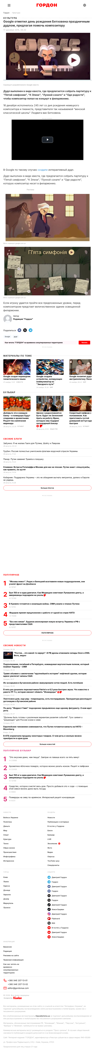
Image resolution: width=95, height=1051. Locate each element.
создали (43, 169)
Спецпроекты (53, 865)
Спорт (6, 835)
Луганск (6, 907)
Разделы (51, 812)
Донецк (6, 890)
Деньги (6, 826)
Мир (51, 387)
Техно (6, 843)
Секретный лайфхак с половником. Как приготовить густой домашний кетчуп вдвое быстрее (81, 418)
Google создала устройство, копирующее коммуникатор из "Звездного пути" (49, 380)
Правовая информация (13, 960)
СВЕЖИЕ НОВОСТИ (14, 645)
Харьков (7, 894)
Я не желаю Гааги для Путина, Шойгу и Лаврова (32, 443)
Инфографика (9, 856)
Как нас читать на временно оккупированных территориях (11, 968)
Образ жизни (9, 848)
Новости (19, 382)
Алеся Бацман (58, 909)
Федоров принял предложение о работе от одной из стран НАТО (42, 612)
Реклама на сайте (11, 955)
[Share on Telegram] (30, 330)
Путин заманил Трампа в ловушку (23, 459)
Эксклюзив (52, 843)
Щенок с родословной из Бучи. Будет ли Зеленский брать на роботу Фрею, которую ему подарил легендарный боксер (49, 418)
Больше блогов (47, 488)
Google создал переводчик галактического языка (16, 377)
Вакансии (7, 947)
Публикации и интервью (58, 822)
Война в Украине (10, 817)
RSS (53, 923)
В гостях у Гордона (56, 826)
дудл (15, 336)
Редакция (7, 951)
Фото (50, 848)
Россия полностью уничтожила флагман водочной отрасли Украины (40, 451)
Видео (50, 852)
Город (6, 872)
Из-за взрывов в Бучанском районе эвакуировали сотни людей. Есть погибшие (43, 683)
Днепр (6, 899)
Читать (84, 342)
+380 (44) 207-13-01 (17, 980)
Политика (7, 822)
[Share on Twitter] (25, 330)
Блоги (50, 830)
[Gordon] (46, 5)
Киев (5, 877)
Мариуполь (8, 903)
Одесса (6, 886)
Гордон (6, 13)
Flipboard (56, 918)
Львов (6, 881)
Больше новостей (47, 744)
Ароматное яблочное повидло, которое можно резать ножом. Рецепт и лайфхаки (49, 766)
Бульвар (9, 392)
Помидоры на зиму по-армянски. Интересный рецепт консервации (42, 797)
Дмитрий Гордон (59, 877)
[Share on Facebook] (19, 330)
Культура (16, 13)
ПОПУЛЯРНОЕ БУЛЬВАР (17, 750)
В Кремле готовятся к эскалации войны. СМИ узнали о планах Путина (44, 604)
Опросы (51, 856)
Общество (54, 429)
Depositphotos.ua (43, 1016)
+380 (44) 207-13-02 (18, 984)
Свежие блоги (12, 439)
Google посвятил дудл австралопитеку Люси (80, 377)
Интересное (8, 861)
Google (7, 336)
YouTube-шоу (53, 861)
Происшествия (9, 852)
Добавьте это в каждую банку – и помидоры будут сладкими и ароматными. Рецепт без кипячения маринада (16, 418)
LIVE (49, 839)
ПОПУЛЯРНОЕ (11, 575)
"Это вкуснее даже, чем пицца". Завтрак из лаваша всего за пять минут (44, 757)
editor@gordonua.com (18, 988)
